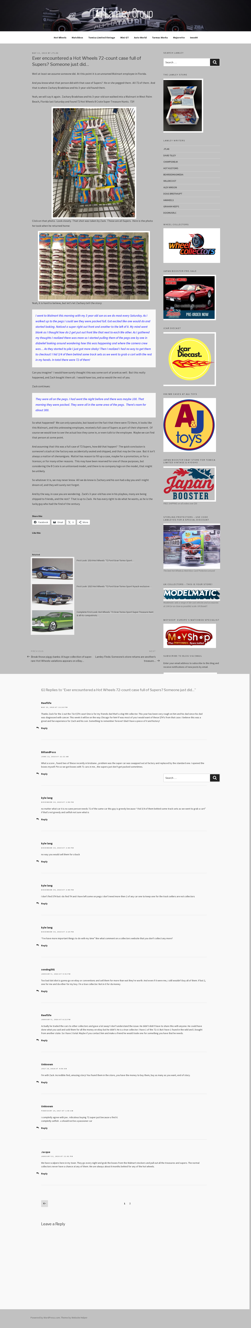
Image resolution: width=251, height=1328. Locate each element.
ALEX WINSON (170, 187)
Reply (44, 728)
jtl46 (54, 53)
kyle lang (47, 797)
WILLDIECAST (169, 180)
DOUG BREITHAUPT (172, 193)
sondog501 (48, 969)
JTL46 (166, 148)
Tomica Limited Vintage (101, 37)
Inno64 (193, 37)
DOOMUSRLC (169, 212)
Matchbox (77, 37)
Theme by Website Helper (74, 1317)
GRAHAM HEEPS (171, 206)
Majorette (179, 37)
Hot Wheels (60, 37)
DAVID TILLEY (169, 155)
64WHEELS (168, 200)
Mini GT (124, 37)
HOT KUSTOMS (170, 168)
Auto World (140, 37)
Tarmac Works (160, 37)
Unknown (47, 1064)
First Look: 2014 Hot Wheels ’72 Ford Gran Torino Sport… (105, 560)
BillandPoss (48, 752)
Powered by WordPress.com (45, 1317)
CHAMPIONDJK (170, 161)
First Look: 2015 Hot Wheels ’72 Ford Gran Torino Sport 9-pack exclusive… (114, 586)
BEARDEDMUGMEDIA (173, 174)
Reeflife (46, 703)
